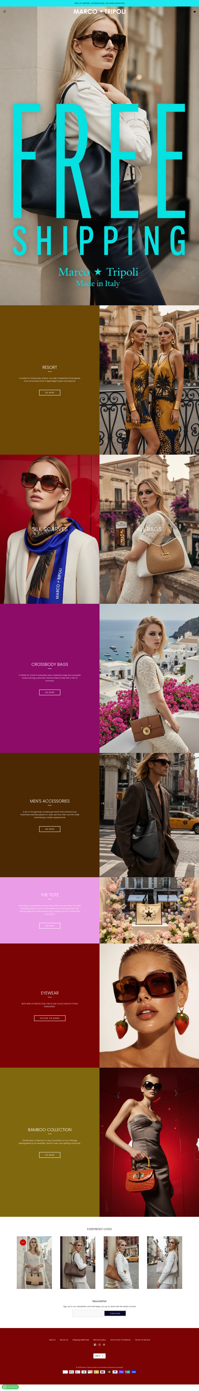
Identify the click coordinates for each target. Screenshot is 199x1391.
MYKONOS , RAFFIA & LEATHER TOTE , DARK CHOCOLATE (34, 1261)
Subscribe (115, 1313)
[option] (99, 156)
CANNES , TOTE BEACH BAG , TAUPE (77, 1262)
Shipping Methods (80, 1339)
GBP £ (97, 1356)
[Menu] (4, 12)
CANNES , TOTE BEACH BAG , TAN (121, 1262)
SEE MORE (49, 392)
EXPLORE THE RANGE (50, 1018)
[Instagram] (99, 1344)
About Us (64, 1339)
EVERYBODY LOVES (99, 1229)
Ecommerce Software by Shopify (110, 1367)
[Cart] (194, 11)
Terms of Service (142, 1339)
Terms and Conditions (120, 1339)
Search (52, 1339)
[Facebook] (95, 1344)
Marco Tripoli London (89, 1367)
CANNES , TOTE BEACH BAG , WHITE (164, 1262)
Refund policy (99, 1339)
